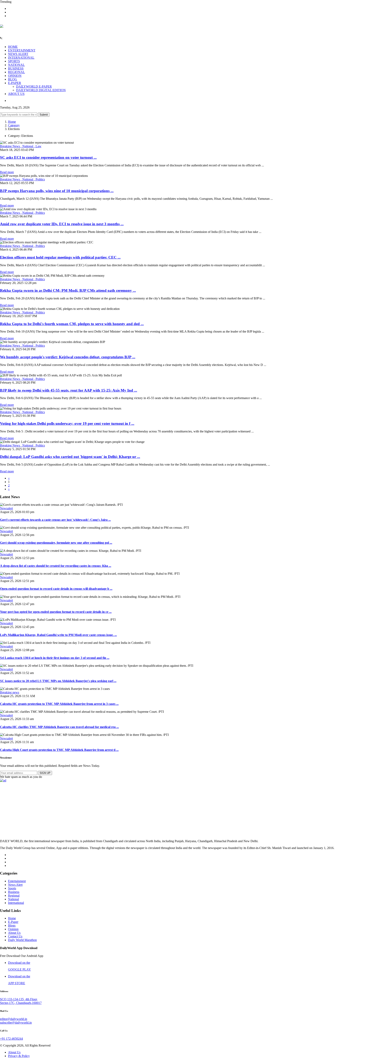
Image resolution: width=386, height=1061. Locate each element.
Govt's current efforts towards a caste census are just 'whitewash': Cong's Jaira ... (55, 519)
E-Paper (13, 922)
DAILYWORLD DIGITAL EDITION (41, 90)
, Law (37, 146)
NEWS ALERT (18, 54)
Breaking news (9, 692)
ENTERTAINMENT (21, 50)
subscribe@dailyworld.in (16, 1022)
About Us (14, 932)
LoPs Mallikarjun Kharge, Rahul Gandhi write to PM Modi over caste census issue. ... (58, 635)
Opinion (13, 929)
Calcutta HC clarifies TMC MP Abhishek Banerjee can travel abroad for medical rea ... (59, 727)
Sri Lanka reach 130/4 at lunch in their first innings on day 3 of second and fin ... (54, 658)
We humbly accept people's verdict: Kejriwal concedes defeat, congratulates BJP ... (67, 357)
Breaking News (10, 146)
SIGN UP (45, 772)
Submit (44, 114)
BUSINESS (16, 68)
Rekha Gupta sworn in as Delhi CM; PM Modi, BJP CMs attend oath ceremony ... (68, 290)
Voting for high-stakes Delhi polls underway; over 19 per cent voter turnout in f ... (67, 423)
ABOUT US (16, 93)
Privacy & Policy (19, 1056)
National (13, 899)
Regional (14, 895)
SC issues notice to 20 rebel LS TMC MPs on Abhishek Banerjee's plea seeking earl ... (58, 681)
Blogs (11, 925)
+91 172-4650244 (11, 1038)
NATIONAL (16, 65)
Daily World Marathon (22, 940)
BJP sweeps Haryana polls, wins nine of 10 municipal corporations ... (57, 191)
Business (13, 892)
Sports (12, 888)
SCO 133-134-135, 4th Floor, (19, 999)
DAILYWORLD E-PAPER (34, 86)
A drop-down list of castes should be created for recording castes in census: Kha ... (55, 565)
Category (14, 125)
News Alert (15, 884)
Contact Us (15, 936)
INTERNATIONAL (21, 57)
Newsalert (6, 508)
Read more (7, 172)
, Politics (39, 179)
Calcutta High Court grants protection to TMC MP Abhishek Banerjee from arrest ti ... (59, 750)
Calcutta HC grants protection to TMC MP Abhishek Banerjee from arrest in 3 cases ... (59, 704)
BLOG (12, 79)
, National (27, 146)
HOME (13, 46)
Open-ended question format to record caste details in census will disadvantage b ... (56, 588)
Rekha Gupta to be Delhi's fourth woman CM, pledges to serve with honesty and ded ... (72, 324)
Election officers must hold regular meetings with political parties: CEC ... (60, 257)
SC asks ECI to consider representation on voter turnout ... (48, 157)
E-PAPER (14, 83)
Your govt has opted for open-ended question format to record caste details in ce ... (56, 611)
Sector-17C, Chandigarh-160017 (21, 1003)
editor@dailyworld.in (13, 1019)
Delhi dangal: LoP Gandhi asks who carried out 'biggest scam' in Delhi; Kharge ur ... (70, 457)
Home (12, 121)
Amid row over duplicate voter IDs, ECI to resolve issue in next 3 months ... (62, 224)
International (16, 902)
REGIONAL (16, 72)
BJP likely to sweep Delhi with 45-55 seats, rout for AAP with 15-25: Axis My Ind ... (68, 390)
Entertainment (17, 881)
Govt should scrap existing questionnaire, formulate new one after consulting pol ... (56, 542)
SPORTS (14, 61)
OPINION (15, 75)
